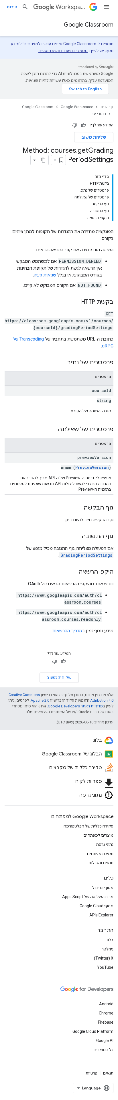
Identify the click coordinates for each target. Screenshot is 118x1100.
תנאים (108, 1073)
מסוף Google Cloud (96, 906)
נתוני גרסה (104, 844)
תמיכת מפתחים (100, 853)
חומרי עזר (98, 114)
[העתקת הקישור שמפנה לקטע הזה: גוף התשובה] (76, 536)
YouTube (105, 967)
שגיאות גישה (45, 275)
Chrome (106, 1013)
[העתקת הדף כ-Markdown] (43, 160)
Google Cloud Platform (92, 1031)
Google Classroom (88, 24)
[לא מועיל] (74, 125)
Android (106, 1004)
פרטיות (91, 1073)
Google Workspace (77, 107)
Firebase (105, 1022)
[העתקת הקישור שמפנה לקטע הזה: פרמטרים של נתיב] (61, 362)
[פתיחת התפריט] (106, 7)
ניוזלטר (107, 949)
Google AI (104, 1040)
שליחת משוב (93, 137)
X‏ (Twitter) (103, 958)
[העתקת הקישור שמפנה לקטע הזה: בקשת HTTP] (75, 302)
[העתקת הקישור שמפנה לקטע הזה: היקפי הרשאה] (72, 572)
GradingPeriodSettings (86, 555)
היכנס (12, 7)
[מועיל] (83, 125)
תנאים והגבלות (100, 862)
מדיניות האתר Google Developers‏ (75, 706)
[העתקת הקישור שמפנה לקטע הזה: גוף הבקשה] (78, 508)
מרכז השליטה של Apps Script (87, 896)
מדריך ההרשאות (67, 630)
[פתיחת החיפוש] (25, 6)
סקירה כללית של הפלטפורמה (88, 826)
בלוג (109, 940)
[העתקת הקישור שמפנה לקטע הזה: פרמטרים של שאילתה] (52, 429)
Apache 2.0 (40, 700)
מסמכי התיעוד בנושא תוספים (63, 50)
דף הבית (107, 107)
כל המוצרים (103, 1049)
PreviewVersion (92, 467)
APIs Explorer (101, 915)
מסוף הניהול (102, 887)
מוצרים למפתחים (98, 835)
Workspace (71, 7)
